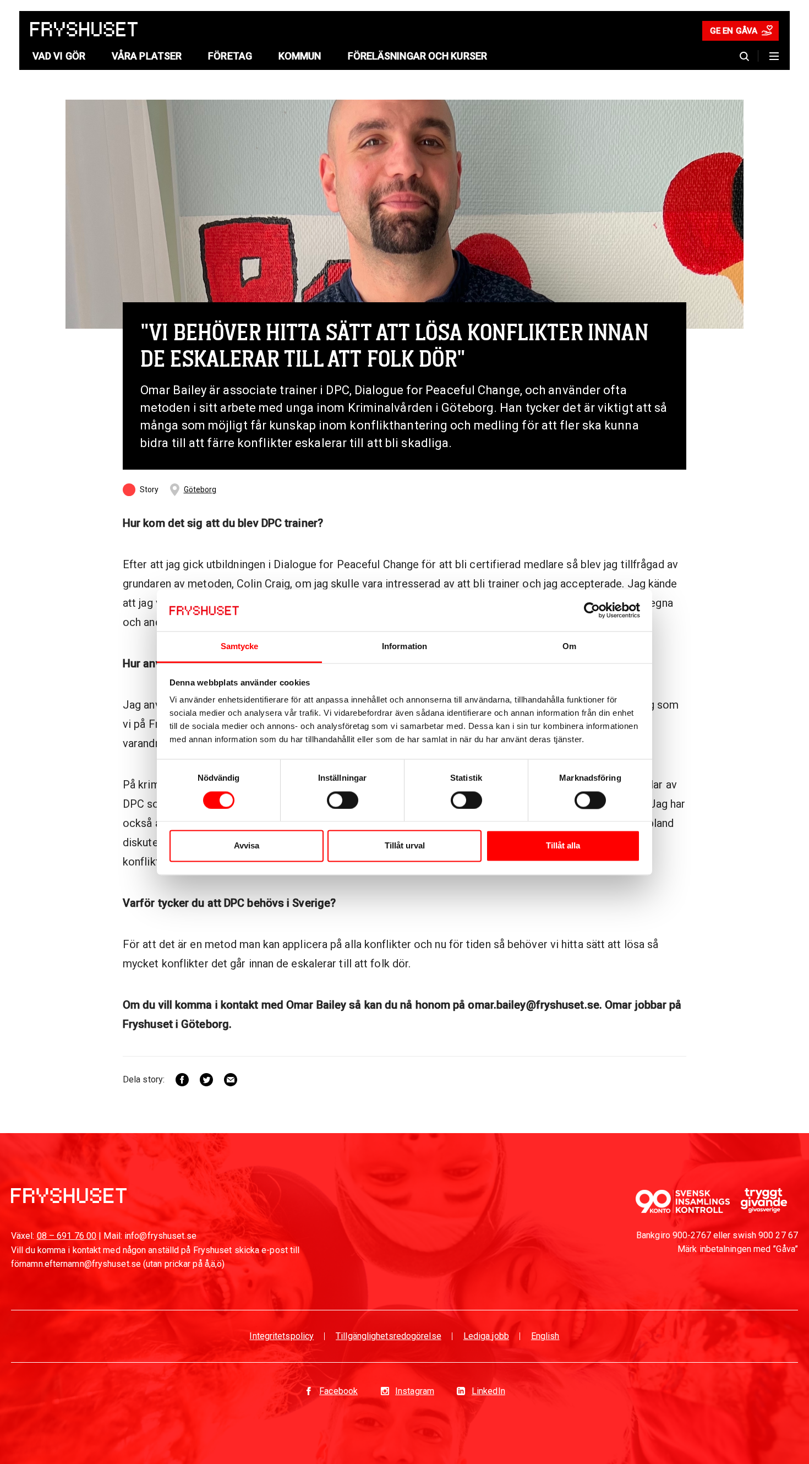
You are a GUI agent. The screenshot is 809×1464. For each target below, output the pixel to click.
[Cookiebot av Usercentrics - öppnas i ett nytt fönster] (592, 610)
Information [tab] (404, 646)
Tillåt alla (563, 846)
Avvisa (246, 846)
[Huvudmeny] (774, 56)
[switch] (342, 800)
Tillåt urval (405, 846)
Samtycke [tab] (240, 646)
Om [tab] (569, 646)
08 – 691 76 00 (66, 1236)
